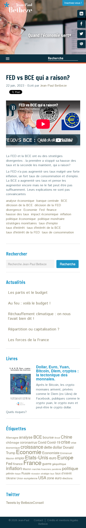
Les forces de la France (28, 340)
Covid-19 (53, 442)
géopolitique (59, 464)
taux (52, 473)
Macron (27, 469)
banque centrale (47, 201)
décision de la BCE (19, 205)
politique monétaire (51, 219)
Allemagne (12, 437)
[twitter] (81, 34)
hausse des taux (17, 214)
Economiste (50, 452)
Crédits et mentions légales (62, 520)
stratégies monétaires (21, 223)
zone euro (54, 477)
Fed (42, 210)
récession (35, 473)
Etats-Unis (36, 457)
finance (52, 210)
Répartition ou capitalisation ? (33, 329)
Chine (66, 437)
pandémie (56, 469)
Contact (38, 520)
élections (67, 478)
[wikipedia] (81, 44)
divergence (13, 210)
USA (42, 477)
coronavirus (28, 442)
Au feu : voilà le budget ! (29, 303)
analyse (26, 437)
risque (18, 473)
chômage (12, 442)
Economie (30, 210)
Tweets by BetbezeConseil (25, 502)
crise (65, 442)
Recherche (55, 58)
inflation (65, 214)
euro (52, 457)
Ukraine (11, 478)
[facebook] (81, 24)
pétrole (10, 473)
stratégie (45, 473)
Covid (42, 442)
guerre (46, 463)
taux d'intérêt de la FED (23, 232)
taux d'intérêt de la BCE (44, 228)
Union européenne (27, 478)
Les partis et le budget (28, 292)
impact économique (44, 214)
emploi (19, 458)
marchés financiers (41, 469)
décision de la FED (48, 205)
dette (48, 447)
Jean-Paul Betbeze (53, 85)
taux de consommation (58, 232)
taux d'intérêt (15, 228)
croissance (32, 446)
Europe (65, 457)
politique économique (21, 219)
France (32, 462)
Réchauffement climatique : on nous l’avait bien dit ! (39, 316)
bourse (48, 437)
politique (70, 468)
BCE (64, 201)
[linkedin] (81, 14)
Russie (25, 473)
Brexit (57, 437)
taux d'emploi (48, 223)
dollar (57, 447)
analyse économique (20, 201)
